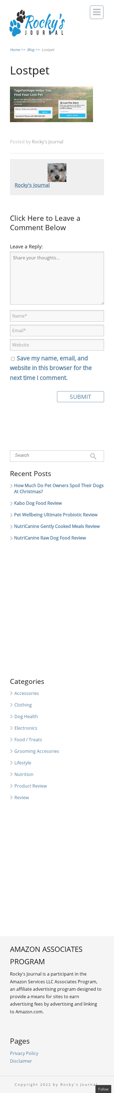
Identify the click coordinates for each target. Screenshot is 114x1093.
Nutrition (23, 774)
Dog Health (26, 716)
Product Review (30, 786)
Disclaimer (21, 1061)
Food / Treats (28, 740)
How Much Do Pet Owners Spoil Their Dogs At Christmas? (59, 488)
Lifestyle (22, 763)
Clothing (23, 705)
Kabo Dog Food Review (38, 503)
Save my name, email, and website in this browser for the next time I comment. (51, 368)
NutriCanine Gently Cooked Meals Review (57, 526)
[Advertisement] (57, 611)
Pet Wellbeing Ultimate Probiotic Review (55, 515)
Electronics (25, 728)
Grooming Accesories (36, 751)
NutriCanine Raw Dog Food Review (50, 538)
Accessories (26, 693)
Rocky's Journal (47, 142)
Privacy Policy (24, 1053)
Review (21, 797)
